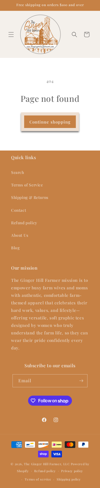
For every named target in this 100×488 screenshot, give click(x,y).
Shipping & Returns (29, 197)
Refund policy (24, 222)
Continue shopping (50, 122)
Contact (18, 210)
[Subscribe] (81, 380)
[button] (11, 34)
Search (17, 172)
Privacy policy (72, 471)
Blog (15, 247)
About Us (19, 235)
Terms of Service (27, 185)
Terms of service (38, 479)
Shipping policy (69, 479)
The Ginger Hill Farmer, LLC (47, 464)
